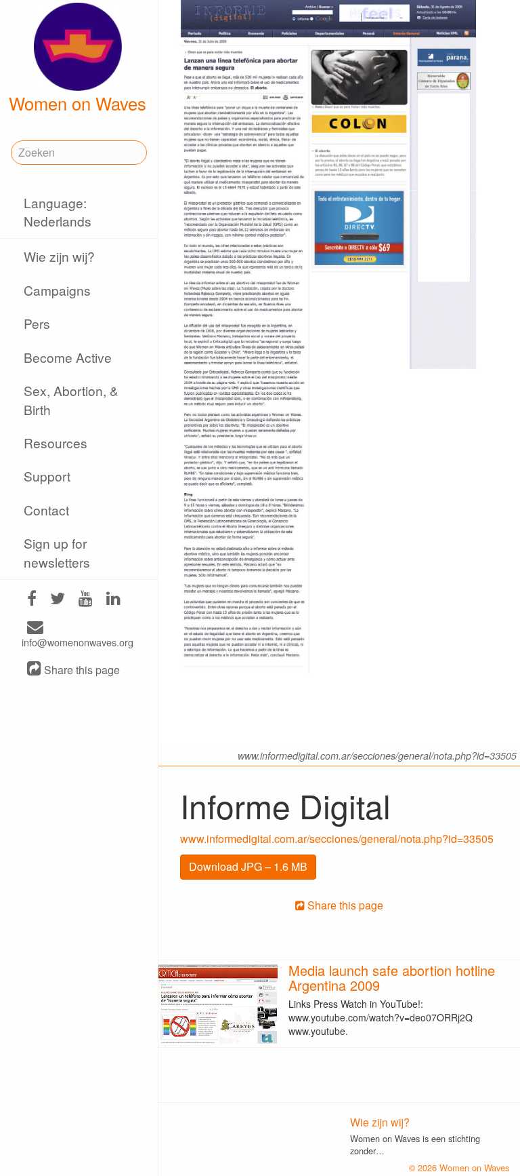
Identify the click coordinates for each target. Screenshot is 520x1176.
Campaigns (57, 290)
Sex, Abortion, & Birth (71, 399)
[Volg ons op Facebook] (32, 600)
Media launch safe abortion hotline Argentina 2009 (391, 977)
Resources (55, 442)
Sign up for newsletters (57, 552)
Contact (46, 510)
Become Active (68, 357)
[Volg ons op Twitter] (57, 600)
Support (47, 476)
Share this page (80, 670)
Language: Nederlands (57, 211)
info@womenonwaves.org (77, 642)
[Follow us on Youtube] (85, 600)
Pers (37, 323)
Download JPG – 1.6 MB (248, 866)
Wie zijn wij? (59, 256)
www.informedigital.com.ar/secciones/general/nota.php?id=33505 (337, 838)
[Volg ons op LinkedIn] (113, 600)
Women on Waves (77, 103)
